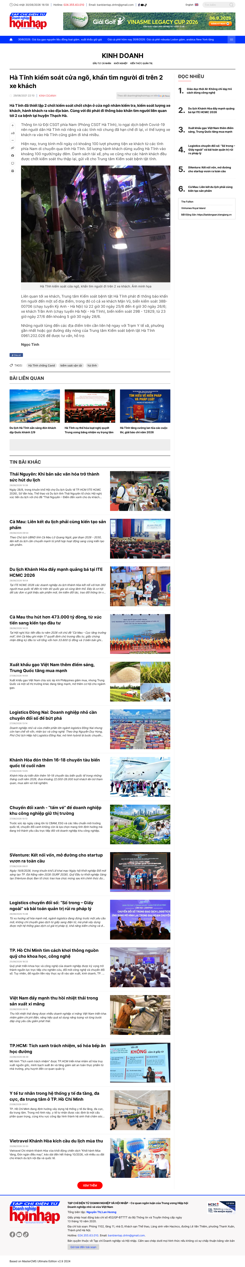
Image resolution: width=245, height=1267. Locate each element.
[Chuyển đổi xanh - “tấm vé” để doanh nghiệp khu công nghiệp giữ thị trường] (140, 824)
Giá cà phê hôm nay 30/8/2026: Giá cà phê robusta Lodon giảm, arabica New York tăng (107, 39)
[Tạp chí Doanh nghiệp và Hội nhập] (139, 4)
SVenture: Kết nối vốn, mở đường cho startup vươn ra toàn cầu (209, 169)
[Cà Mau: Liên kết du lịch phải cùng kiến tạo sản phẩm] (140, 539)
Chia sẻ (17, 355)
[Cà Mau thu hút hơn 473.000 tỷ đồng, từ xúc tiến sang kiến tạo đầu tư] (140, 634)
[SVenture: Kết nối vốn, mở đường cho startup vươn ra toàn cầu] (140, 872)
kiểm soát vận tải (71, 365)
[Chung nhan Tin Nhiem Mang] (221, 1207)
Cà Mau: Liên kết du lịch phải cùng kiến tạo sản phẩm (210, 188)
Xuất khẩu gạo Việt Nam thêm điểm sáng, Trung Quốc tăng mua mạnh (211, 129)
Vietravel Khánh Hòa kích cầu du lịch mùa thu (56, 1140)
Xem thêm (90, 1185)
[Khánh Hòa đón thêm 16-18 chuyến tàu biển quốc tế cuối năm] (140, 777)
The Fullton (187, 201)
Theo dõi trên (137, 95)
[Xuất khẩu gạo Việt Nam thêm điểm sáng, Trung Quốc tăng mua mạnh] (140, 682)
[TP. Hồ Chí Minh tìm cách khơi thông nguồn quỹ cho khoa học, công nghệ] (140, 967)
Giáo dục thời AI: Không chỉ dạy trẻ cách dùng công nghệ (209, 90)
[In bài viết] (13, 171)
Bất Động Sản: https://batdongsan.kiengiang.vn (206, 214)
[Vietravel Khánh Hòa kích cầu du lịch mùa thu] (140, 1158)
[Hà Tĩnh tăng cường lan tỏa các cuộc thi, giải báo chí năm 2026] (145, 406)
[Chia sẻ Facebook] (13, 156)
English (189, 4)
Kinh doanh (122, 56)
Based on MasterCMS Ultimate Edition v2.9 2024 (40, 1261)
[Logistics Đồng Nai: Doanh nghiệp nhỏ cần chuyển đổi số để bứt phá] (140, 729)
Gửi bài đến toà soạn (83, 1247)
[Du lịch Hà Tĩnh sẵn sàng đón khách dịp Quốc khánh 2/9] (35, 406)
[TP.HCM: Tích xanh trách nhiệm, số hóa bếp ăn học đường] (140, 1063)
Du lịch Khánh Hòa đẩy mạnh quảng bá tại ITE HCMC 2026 (211, 110)
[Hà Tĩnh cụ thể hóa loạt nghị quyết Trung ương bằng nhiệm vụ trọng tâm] (90, 406)
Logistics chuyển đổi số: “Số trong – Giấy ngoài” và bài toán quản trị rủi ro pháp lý (211, 149)
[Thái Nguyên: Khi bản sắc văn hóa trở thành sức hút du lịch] (140, 491)
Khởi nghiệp (120, 63)
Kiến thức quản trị (141, 63)
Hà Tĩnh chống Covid (41, 365)
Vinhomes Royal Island (193, 208)
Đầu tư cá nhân (102, 63)
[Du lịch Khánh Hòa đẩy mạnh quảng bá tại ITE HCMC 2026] (140, 586)
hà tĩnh (92, 365)
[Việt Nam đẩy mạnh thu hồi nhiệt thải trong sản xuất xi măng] (140, 1015)
